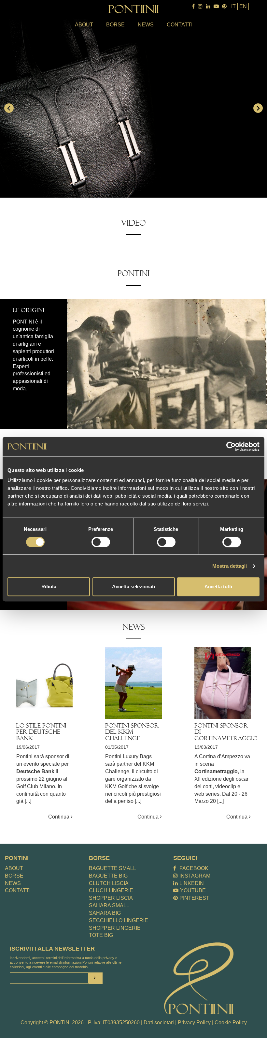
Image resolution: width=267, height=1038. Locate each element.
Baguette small (112, 868)
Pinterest (194, 898)
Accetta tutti (218, 586)
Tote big (101, 935)
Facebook (193, 868)
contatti (179, 24)
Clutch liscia (109, 883)
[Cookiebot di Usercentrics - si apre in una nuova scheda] (231, 446)
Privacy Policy (194, 1022)
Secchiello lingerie (118, 920)
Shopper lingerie (115, 928)
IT (233, 6)
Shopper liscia (111, 898)
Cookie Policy (231, 1022)
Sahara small (109, 905)
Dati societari (159, 1022)
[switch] (100, 542)
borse (115, 24)
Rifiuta (48, 586)
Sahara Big (105, 913)
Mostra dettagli (229, 566)
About (84, 24)
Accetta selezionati (133, 586)
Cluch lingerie (111, 890)
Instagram (194, 876)
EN (243, 6)
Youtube (193, 890)
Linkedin (191, 883)
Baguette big (108, 876)
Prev (8, 108)
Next (258, 108)
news (146, 24)
